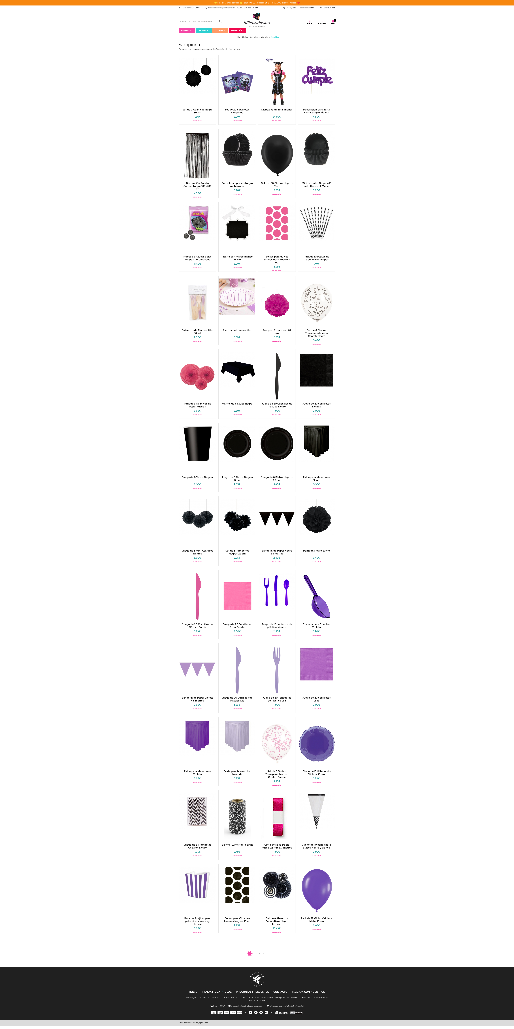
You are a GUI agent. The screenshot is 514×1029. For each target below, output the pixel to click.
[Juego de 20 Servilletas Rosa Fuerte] (237, 596)
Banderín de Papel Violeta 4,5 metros (197, 699)
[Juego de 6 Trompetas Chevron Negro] (197, 811)
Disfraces (186, 30)
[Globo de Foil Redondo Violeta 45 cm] (317, 743)
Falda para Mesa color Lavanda (237, 773)
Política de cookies (257, 1000)
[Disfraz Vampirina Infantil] (277, 82)
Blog (228, 991)
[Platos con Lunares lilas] (237, 296)
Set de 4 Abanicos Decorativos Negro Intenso (276, 920)
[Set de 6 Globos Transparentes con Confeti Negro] (317, 302)
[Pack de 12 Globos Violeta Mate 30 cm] (317, 890)
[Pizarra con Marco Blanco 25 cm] (237, 223)
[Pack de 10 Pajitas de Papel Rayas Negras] (317, 223)
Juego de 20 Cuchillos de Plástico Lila (237, 699)
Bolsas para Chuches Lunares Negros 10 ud (237, 920)
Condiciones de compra (234, 997)
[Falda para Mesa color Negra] (317, 443)
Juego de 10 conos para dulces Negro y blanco (316, 846)
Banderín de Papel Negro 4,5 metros (277, 552)
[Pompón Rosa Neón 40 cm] (277, 302)
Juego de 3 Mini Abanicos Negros (197, 552)
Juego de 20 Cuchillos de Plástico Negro (277, 405)
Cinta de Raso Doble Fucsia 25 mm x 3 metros (277, 846)
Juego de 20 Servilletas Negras (316, 405)
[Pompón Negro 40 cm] (317, 517)
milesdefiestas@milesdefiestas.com (247, 1006)
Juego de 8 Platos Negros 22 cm (276, 479)
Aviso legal (191, 997)
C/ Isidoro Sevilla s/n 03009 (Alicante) (287, 1006)
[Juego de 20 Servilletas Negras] (317, 370)
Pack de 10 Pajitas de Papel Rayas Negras (316, 258)
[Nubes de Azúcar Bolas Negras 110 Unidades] (197, 223)
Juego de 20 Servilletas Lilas (316, 699)
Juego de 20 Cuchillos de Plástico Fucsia (197, 626)
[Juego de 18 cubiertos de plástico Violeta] (277, 590)
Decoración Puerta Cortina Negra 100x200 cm (197, 185)
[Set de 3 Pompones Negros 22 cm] (237, 517)
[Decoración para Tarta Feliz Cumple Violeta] (317, 76)
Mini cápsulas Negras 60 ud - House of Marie (316, 185)
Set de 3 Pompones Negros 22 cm (237, 552)
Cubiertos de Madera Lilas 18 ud (197, 332)
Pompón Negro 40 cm (316, 550)
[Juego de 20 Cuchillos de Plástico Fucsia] (197, 596)
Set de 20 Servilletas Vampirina (237, 111)
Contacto (280, 991)
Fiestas (202, 30)
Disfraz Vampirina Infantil (276, 109)
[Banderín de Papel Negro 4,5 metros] (277, 523)
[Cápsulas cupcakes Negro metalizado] (237, 149)
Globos (219, 30)
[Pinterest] (261, 1012)
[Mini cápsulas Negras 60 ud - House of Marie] (317, 149)
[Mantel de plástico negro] (237, 370)
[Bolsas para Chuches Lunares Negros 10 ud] (237, 884)
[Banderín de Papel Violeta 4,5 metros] (197, 670)
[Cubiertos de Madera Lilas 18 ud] (197, 302)
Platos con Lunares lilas (237, 330)
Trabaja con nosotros (308, 991)
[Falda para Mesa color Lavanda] (237, 737)
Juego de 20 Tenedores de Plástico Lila (276, 699)
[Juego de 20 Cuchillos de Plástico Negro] (277, 376)
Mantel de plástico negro (237, 403)
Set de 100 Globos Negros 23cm (276, 185)
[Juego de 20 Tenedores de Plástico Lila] (277, 670)
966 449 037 (219, 1006)
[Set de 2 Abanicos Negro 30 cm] (197, 76)
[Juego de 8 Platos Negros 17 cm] (237, 443)
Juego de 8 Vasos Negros (197, 477)
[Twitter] (256, 1012)
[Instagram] (266, 1012)
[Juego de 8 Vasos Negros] (197, 443)
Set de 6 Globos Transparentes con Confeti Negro (316, 332)
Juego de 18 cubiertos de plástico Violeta (277, 626)
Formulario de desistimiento (315, 997)
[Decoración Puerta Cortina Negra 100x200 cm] (197, 155)
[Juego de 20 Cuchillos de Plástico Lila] (237, 670)
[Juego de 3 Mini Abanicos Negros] (197, 517)
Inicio (193, 991)
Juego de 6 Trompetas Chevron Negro (197, 846)
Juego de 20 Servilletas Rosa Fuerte (237, 626)
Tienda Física (211, 991)
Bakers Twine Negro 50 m (237, 844)
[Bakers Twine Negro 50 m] (237, 817)
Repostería (236, 30)
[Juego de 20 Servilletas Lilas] (317, 664)
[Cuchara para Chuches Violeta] (317, 596)
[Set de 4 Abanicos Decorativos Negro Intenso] (277, 884)
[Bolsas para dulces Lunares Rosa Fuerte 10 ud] (277, 223)
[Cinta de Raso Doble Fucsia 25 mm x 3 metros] (277, 817)
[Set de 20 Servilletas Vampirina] (237, 82)
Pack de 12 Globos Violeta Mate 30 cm (316, 920)
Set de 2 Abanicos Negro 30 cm (197, 111)
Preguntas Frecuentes (252, 991)
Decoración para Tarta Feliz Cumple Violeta (316, 111)
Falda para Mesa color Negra (316, 479)
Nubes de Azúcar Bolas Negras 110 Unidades (197, 258)
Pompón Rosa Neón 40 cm (277, 332)
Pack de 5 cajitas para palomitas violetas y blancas (197, 920)
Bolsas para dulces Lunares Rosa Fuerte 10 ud (277, 258)
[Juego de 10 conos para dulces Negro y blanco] (317, 811)
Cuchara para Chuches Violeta (316, 626)
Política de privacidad (209, 997)
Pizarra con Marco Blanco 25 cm (237, 258)
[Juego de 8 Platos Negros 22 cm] (277, 443)
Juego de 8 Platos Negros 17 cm (237, 479)
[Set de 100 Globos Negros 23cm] (277, 155)
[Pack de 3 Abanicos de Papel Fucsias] (197, 376)
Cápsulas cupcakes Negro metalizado (237, 185)
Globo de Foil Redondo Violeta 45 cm (317, 773)
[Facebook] (250, 1012)
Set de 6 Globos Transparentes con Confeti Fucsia (276, 773)
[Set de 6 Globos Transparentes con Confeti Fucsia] (277, 743)
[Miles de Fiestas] (257, 19)
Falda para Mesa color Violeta (197, 773)
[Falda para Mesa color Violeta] (197, 737)
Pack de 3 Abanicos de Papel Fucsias (197, 405)
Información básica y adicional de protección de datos (273, 997)
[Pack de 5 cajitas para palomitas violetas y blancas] (197, 884)
